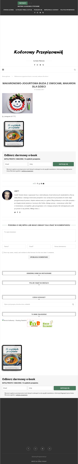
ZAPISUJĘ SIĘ (63, 164)
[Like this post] (35, 183)
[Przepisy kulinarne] (48, 320)
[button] (29, 3)
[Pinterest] (40, 12)
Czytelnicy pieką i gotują (24, 9)
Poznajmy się (38, 9)
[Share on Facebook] (37, 183)
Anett (16, 191)
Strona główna (8, 9)
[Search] (75, 70)
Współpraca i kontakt (51, 9)
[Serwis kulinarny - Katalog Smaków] (14, 320)
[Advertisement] (39, 30)
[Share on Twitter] (39, 184)
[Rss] (43, 12)
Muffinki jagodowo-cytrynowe (28, 6)
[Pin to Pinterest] (41, 183)
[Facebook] (34, 12)
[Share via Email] (43, 183)
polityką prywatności (27, 171)
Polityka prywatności (67, 9)
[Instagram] (37, 12)
